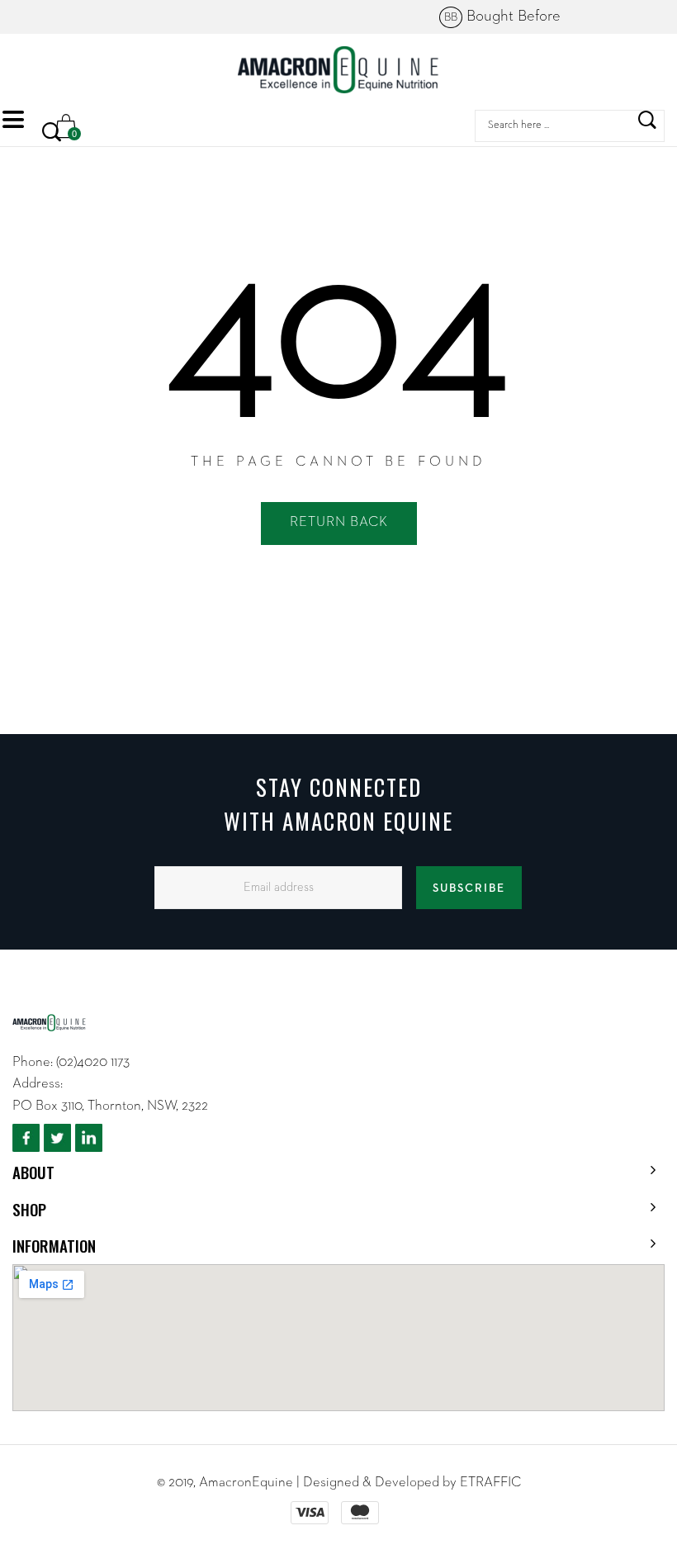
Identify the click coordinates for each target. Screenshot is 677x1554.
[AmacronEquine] (339, 69)
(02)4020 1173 (93, 1062)
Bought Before (502, 16)
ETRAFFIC (490, 1483)
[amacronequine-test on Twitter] (57, 1138)
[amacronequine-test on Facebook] (26, 1138)
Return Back (339, 522)
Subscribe (469, 888)
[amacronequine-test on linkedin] (88, 1138)
